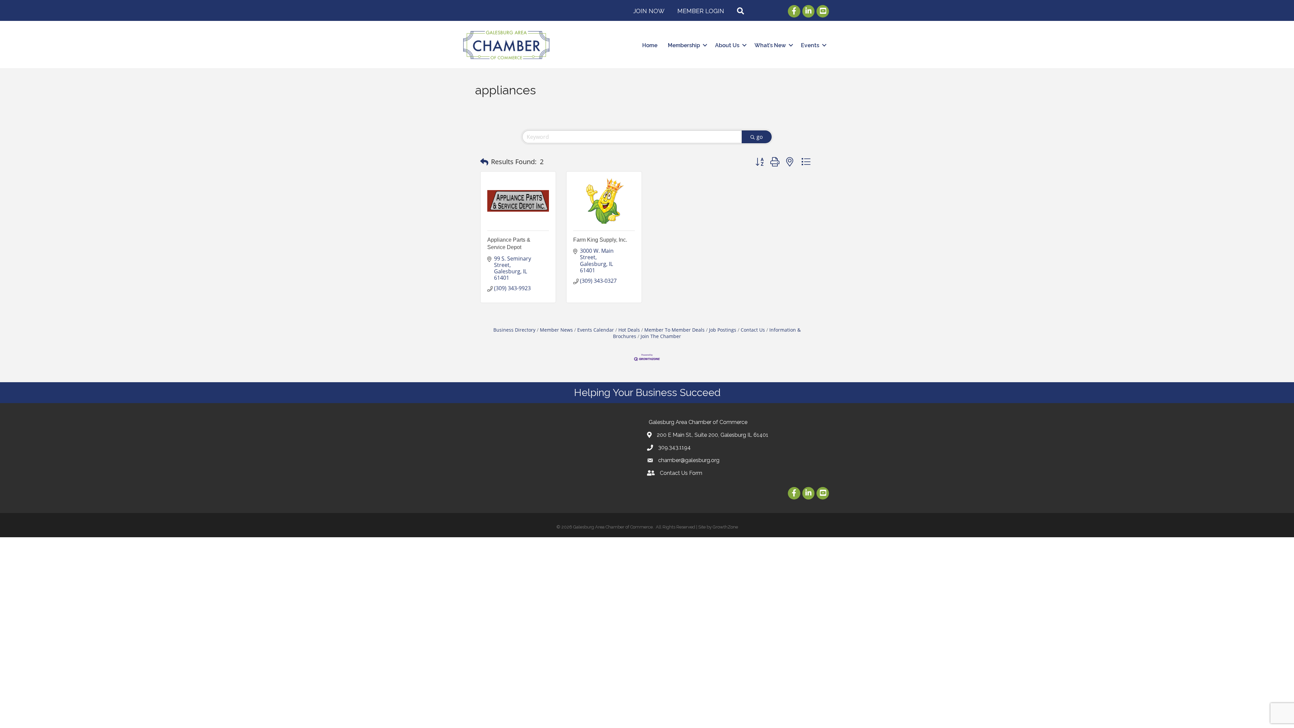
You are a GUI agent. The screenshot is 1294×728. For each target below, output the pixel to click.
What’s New (770, 45)
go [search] (760, 137)
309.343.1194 (674, 447)
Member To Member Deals (674, 330)
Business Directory (514, 330)
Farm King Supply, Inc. (600, 240)
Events (810, 45)
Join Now (649, 10)
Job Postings (722, 330)
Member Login (700, 10)
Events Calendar (595, 330)
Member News (556, 330)
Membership (684, 45)
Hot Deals (629, 330)
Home (649, 45)
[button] (484, 162)
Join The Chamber (661, 336)
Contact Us (753, 330)
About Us (727, 45)
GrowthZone (725, 526)
